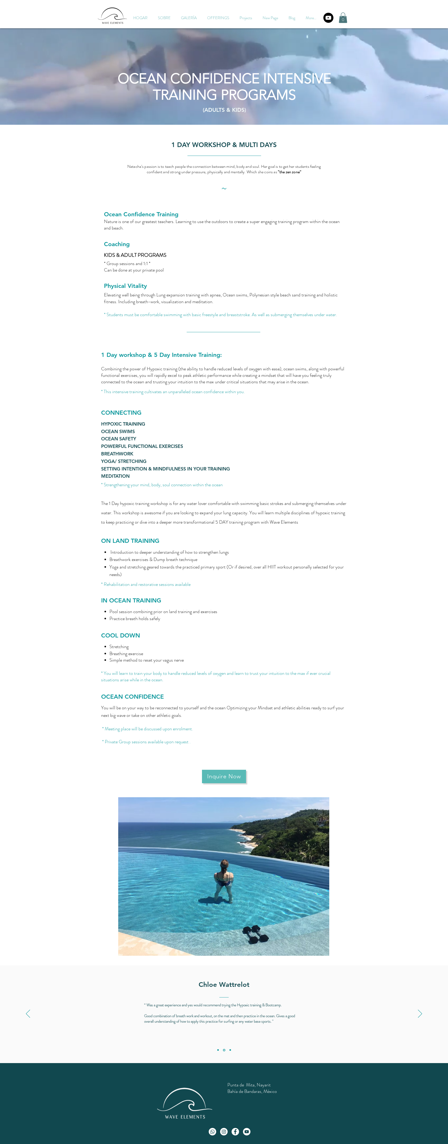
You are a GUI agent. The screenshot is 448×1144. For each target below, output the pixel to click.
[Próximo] (420, 1014)
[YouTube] (328, 18)
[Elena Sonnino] (230, 1050)
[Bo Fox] (224, 1050)
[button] (218, 18)
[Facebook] (235, 1131)
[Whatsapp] (212, 1131)
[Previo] (28, 1014)
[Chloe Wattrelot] (218, 1050)
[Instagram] (224, 1131)
